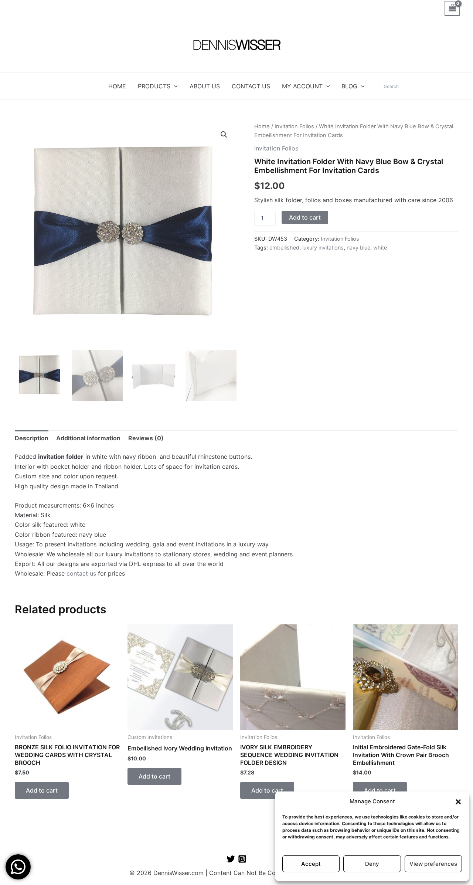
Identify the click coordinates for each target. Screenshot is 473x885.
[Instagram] (242, 859)
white (380, 247)
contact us (81, 573)
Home (262, 126)
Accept (311, 863)
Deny (372, 863)
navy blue (358, 247)
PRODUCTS (154, 86)
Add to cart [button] (42, 790)
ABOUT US (205, 86)
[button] (458, 802)
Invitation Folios (294, 126)
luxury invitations (323, 247)
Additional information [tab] (88, 438)
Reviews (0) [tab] (146, 438)
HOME (117, 86)
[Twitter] (230, 859)
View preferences (433, 863)
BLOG (349, 86)
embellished (284, 247)
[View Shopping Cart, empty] (452, 8)
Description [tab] (31, 438)
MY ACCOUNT (302, 86)
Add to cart (305, 217)
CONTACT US (251, 86)
